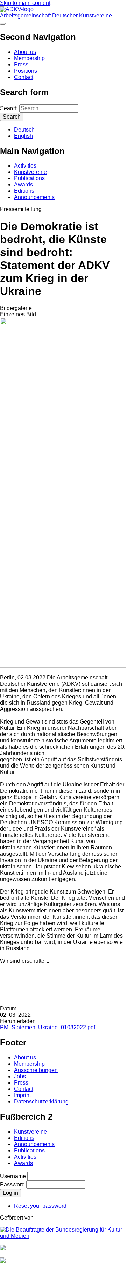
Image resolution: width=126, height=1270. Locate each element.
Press (21, 65)
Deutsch (24, 130)
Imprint (22, 1095)
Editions (24, 191)
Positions (25, 71)
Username (13, 1176)
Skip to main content (25, 3)
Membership (29, 58)
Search (9, 108)
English (23, 136)
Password (12, 1184)
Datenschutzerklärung (41, 1102)
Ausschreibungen (36, 1070)
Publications (29, 178)
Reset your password (40, 1206)
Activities (25, 166)
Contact (23, 77)
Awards (23, 185)
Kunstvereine (30, 172)
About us (25, 52)
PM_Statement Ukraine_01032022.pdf (47, 1027)
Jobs (20, 1076)
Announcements (34, 197)
